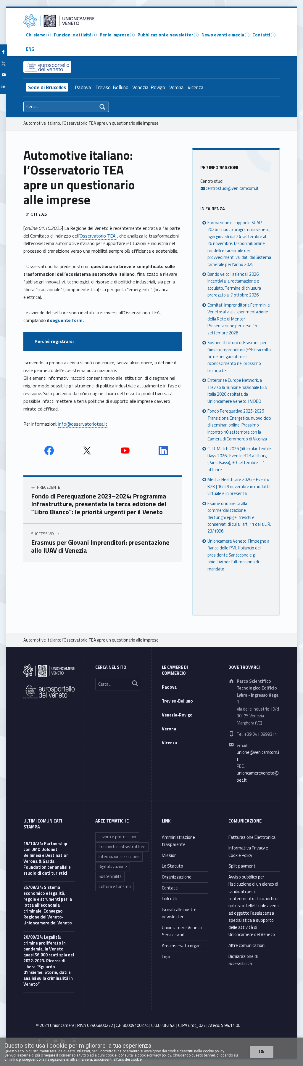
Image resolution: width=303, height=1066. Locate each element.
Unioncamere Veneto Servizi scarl (182, 931)
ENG (30, 49)
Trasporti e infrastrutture (122, 847)
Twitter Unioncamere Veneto (87, 450)
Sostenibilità (110, 876)
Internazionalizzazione (119, 856)
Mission (169, 855)
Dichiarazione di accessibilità (243, 960)
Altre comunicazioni (246, 945)
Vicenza (196, 87)
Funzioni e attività (72, 34)
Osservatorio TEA (98, 235)
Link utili (169, 898)
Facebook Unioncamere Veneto (49, 450)
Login (167, 956)
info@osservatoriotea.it (82, 423)
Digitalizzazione (113, 866)
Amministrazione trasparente (178, 841)
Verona (176, 87)
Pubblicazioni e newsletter (165, 34)
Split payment (242, 866)
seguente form (66, 320)
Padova (83, 87)
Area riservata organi (182, 945)
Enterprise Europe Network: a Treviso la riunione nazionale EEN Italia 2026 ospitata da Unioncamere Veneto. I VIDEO (237, 390)
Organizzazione (176, 876)
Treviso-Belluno (111, 87)
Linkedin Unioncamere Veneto (163, 450)
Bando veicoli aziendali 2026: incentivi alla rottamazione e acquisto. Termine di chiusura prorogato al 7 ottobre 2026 (234, 284)
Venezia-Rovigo (148, 87)
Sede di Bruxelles (47, 87)
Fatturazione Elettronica (251, 837)
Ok (262, 1051)
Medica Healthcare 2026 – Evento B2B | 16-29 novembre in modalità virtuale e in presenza (238, 486)
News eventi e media (223, 34)
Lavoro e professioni (117, 836)
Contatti (261, 34)
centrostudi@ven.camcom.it (231, 188)
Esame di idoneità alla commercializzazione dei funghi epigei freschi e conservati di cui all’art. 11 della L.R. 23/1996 (239, 517)
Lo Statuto (172, 866)
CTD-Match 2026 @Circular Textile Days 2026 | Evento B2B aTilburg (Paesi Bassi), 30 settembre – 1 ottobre (239, 459)
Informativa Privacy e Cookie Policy (248, 851)
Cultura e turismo (115, 886)
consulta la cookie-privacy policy (144, 1055)
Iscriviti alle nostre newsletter (179, 913)
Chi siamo (36, 34)
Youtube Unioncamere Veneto (125, 450)
